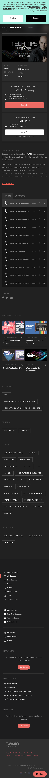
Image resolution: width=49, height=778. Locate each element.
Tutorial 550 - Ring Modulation (19, 243)
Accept (36, 18)
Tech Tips (8, 543)
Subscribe (24, 105)
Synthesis (38, 507)
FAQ (28, 753)
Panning (8, 487)
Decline (13, 18)
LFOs (38, 466)
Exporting (25, 460)
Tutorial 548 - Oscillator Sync (18, 227)
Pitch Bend (23, 487)
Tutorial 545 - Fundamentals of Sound (21, 203)
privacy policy (34, 7)
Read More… (8, 183)
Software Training (13, 536)
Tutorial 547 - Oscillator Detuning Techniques (23, 219)
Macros (8, 473)
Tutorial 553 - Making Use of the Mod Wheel (23, 267)
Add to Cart (24, 132)
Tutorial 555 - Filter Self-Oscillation (20, 283)
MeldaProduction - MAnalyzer (20, 401)
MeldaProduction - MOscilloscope (22, 408)
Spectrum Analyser (33, 493)
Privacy (28, 755)
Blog (7, 753)
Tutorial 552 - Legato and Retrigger (20, 259)
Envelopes (9, 460)
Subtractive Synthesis (15, 507)
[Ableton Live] (19, 69)
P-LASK (6, 69)
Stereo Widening (33, 500)
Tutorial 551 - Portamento (17, 251)
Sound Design (11, 493)
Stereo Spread (11, 500)
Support (33, 753)
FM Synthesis (10, 466)
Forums (8, 755)
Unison (7, 513)
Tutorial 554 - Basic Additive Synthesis (21, 275)
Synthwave (9, 430)
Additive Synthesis (13, 453)
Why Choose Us (20, 753)
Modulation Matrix (14, 480)
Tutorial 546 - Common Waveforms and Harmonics (25, 211)
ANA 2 (6, 395)
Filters (26, 466)
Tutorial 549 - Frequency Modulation (21, 235)
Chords (33, 453)
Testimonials (16, 755)
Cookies (35, 755)
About (12, 753)
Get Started (24, 667)
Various (25, 430)
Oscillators (35, 480)
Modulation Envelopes (29, 473)
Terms (23, 755)
